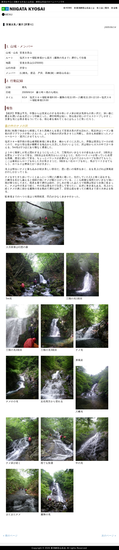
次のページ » (109, 535)
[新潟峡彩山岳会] (23, 10)
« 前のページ (10, 535)
